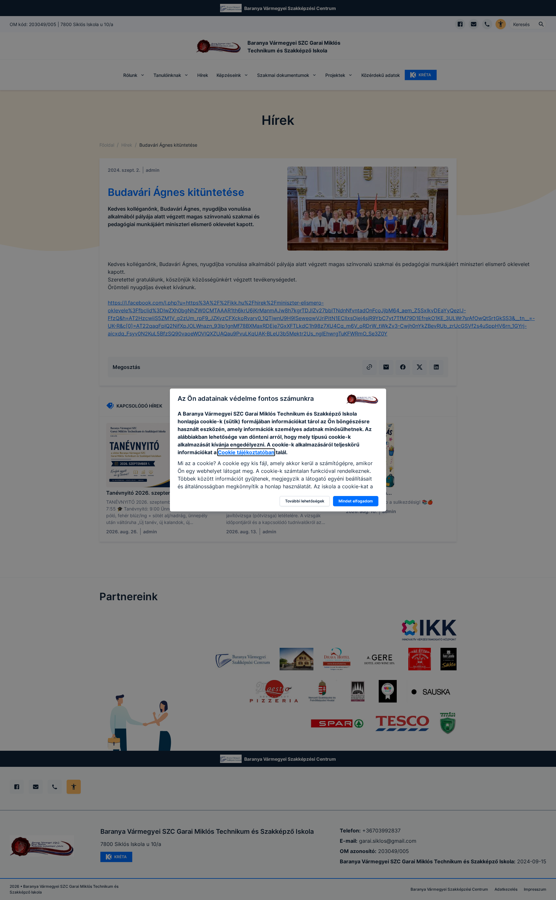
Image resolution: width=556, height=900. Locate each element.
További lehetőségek (304, 501)
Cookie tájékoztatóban (246, 452)
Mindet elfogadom (355, 501)
